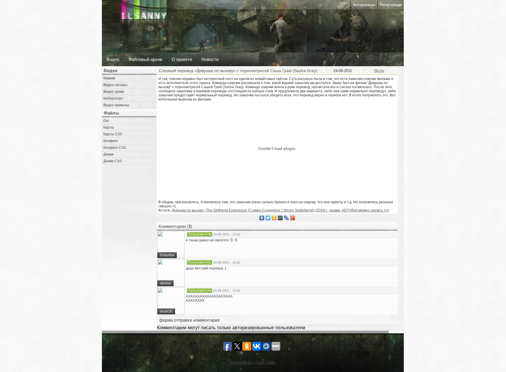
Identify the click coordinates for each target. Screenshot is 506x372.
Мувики (109, 78)
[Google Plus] (293, 218)
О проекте (182, 59)
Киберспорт (113, 98)
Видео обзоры (115, 85)
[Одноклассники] (274, 218)
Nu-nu (379, 71)
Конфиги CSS (114, 148)
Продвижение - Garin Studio (253, 363)
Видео (113, 59)
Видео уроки (113, 92)
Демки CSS (112, 161)
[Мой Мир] (280, 218)
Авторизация (364, 5)
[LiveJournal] (286, 218)
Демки (108, 154)
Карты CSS (112, 134)
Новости (209, 59)
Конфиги (110, 141)
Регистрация (391, 5)
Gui (106, 121)
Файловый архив (145, 59)
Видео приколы (116, 105)
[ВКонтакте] (262, 218)
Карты (108, 127)
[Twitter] (268, 218)
